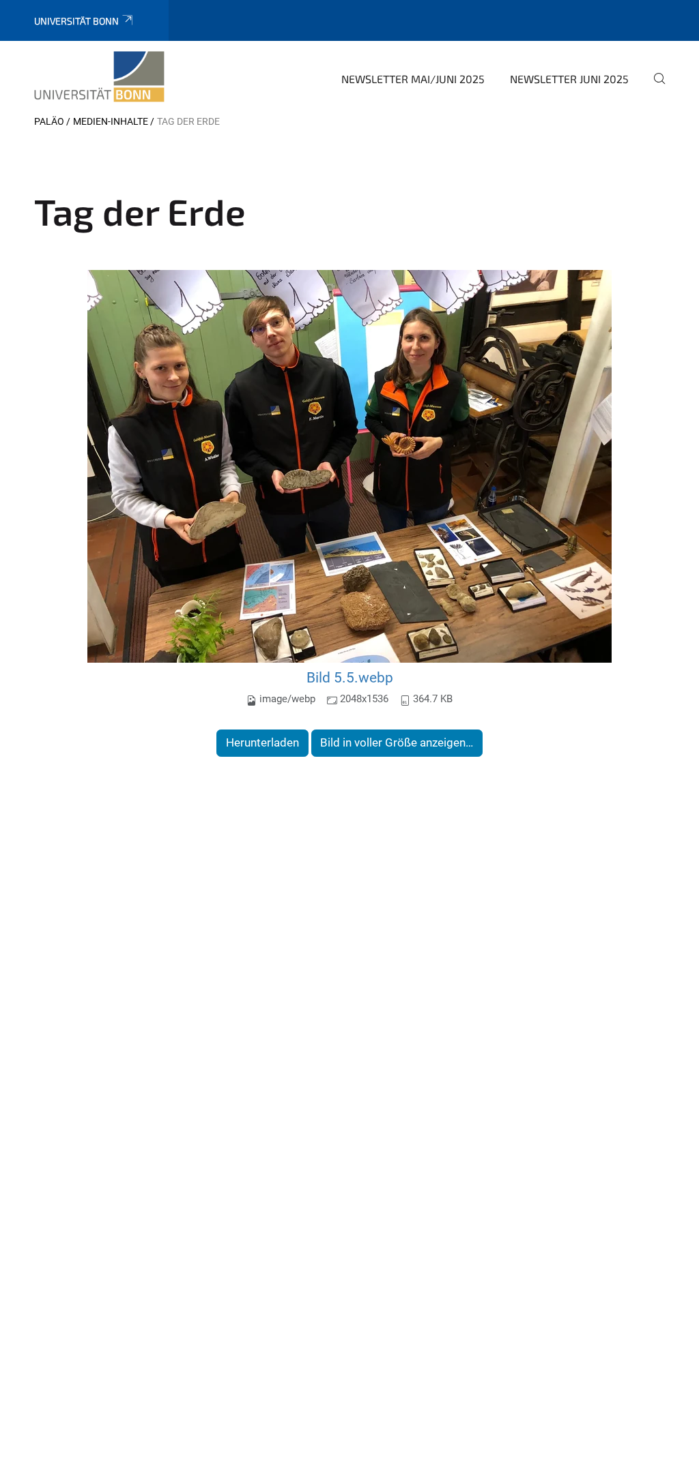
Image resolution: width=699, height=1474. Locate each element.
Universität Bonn (76, 21)
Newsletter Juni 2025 (569, 78)
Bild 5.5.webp (349, 677)
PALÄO (49, 121)
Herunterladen (262, 742)
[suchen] (654, 88)
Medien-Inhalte (110, 121)
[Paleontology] (99, 77)
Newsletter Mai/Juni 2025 (413, 78)
